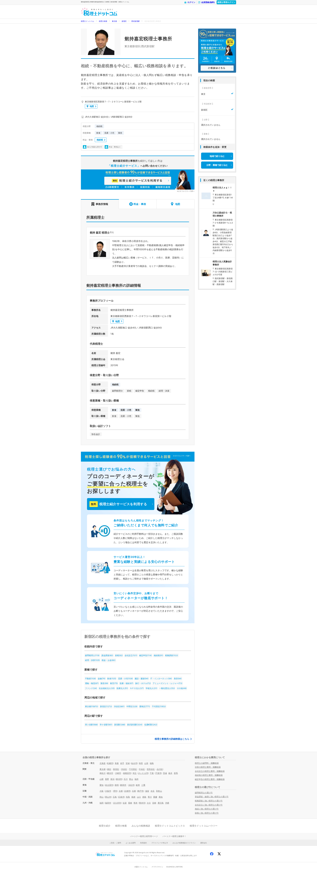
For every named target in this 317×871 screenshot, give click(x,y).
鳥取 (128, 797)
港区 (109, 769)
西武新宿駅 (135, 21)
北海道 (103, 763)
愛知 (102, 785)
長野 (107, 779)
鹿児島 (161, 803)
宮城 (128, 763)
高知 (161, 797)
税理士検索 (103, 21)
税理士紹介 (104, 825)
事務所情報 (102, 204)
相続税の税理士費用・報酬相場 (209, 775)
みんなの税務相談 (141, 825)
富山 (131, 779)
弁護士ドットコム (141, 867)
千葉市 (158, 773)
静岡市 (123, 785)
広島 (115, 797)
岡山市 (108, 797)
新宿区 (124, 21)
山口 (139, 797)
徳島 (144, 797)
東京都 (114, 21)
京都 (121, 791)
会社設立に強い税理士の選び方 (209, 805)
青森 (117, 763)
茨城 (165, 773)
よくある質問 (131, 843)
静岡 (117, 785)
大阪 (102, 791)
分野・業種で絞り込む (217, 165)
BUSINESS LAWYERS (174, 867)
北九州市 (117, 803)
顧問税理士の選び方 (204, 792)
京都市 (127, 791)
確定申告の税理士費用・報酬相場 (210, 779)
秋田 (141, 763)
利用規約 (143, 843)
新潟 (112, 779)
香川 (150, 797)
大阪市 (108, 791)
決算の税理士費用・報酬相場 (208, 767)
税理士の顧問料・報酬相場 (207, 763)
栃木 (170, 773)
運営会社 (203, 843)
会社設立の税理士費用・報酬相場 (210, 771)
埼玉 (135, 773)
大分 (149, 803)
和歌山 (159, 791)
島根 (133, 797)
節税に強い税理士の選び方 (207, 813)
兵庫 (134, 791)
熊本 (136, 803)
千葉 (152, 773)
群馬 (176, 773)
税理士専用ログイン (226, 2)
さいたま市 (143, 773)
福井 (137, 779)
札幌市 (110, 763)
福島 (152, 763)
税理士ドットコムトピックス (170, 825)
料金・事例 (140, 204)
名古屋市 (109, 785)
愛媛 (155, 797)
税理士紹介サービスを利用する (119, 504)
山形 (146, 763)
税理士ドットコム (87, 21)
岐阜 (138, 785)
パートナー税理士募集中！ (174, 836)
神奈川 (103, 773)
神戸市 (140, 791)
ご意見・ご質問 (115, 843)
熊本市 (142, 803)
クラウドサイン (157, 867)
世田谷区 (151, 769)
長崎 (130, 803)
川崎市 (118, 773)
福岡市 (108, 803)
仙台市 (134, 763)
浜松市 (131, 785)
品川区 (160, 769)
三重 (143, 785)
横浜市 (110, 773)
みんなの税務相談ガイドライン (184, 843)
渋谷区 (124, 769)
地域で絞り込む (217, 156)
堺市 (115, 791)
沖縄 (167, 803)
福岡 (102, 803)
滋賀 (147, 791)
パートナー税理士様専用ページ (144, 836)
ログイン (191, 2)
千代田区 (133, 769)
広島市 (121, 797)
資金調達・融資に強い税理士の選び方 (212, 796)
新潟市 (119, 779)
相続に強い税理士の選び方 (207, 809)
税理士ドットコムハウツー (203, 825)
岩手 (122, 763)
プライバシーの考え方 (159, 843)
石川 (126, 779)
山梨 (102, 779)
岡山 (102, 797)
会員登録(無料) (208, 2)
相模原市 (127, 773)
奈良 (153, 791)
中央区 (142, 769)
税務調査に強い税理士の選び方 (209, 800)
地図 (92, 106)
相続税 (100, 139)
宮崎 (154, 803)
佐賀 (125, 803)
